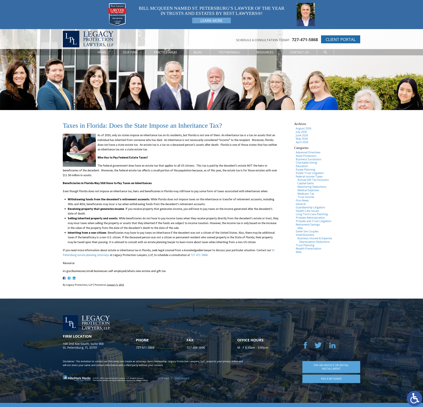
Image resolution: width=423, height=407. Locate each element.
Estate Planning (305, 169)
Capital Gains (305, 183)
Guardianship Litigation (310, 207)
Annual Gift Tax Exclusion (313, 180)
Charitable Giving (306, 162)
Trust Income (305, 197)
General (301, 204)
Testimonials (229, 52)
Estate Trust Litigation (310, 173)
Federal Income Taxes (309, 176)
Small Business (305, 235)
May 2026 (302, 138)
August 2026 (303, 128)
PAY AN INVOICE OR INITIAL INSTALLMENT (331, 366)
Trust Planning (305, 245)
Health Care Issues (307, 211)
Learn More (211, 20)
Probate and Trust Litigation (313, 221)
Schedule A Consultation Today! (262, 40)
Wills (299, 252)
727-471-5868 (305, 39)
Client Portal (341, 39)
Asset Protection (306, 156)
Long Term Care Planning (312, 214)
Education (302, 166)
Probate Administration (310, 217)
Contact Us (299, 52)
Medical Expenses (308, 190)
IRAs (300, 228)
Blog (198, 52)
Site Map (163, 378)
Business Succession (308, 159)
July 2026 (301, 132)
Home (101, 52)
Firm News (302, 200)
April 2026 (302, 142)
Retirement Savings (308, 224)
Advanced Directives (308, 152)
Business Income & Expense (314, 238)
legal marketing (118, 380)
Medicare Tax (305, 193)
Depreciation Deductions (314, 242)
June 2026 (302, 135)
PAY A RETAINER (331, 379)
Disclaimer (182, 378)
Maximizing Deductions (311, 187)
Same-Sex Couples (307, 231)
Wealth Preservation (308, 248)
